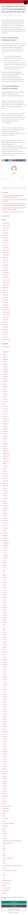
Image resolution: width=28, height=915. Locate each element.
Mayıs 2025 (5, 257)
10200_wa (5, 426)
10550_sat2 (5, 498)
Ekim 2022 (5, 334)
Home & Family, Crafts (8, 843)
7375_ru (5, 590)
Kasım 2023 (5, 302)
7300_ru (5, 585)
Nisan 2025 (5, 260)
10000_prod (6, 352)
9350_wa (5, 711)
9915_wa (5, 788)
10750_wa (5, 528)
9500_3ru (5, 726)
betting (4, 813)
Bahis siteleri (6, 808)
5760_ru (5, 568)
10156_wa (5, 414)
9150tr (4, 687)
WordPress (5, 890)
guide (4, 836)
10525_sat (5, 493)
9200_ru (5, 694)
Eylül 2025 (5, 247)
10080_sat (5, 394)
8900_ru (5, 649)
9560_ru (5, 734)
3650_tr (4, 560)
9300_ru (5, 704)
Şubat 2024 (5, 295)
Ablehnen (14, 906)
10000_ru (5, 354)
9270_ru (5, 702)
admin (11, 15)
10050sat (5, 386)
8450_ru (5, 622)
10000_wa (5, 366)
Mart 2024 (5, 292)
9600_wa (5, 741)
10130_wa (5, 409)
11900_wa (5, 558)
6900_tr (4, 575)
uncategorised (6, 883)
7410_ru (5, 595)
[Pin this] (20, 160)
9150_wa (5, 682)
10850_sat (5, 533)
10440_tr (5, 463)
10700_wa (5, 523)
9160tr (4, 689)
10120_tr (5, 404)
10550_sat (5, 496)
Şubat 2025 (5, 265)
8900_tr (4, 654)
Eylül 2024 (5, 277)
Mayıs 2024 (5, 287)
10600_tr (5, 510)
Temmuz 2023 (6, 312)
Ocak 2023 (5, 327)
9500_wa (5, 729)
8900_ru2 (5, 652)
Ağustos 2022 (6, 339)
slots (4, 873)
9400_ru (5, 716)
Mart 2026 (5, 233)
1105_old (5, 548)
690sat (4, 577)
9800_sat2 (5, 771)
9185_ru (5, 692)
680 (4, 572)
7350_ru (5, 587)
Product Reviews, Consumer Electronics (12, 865)
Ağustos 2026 (6, 223)
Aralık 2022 (5, 329)
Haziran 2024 (6, 285)
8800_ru (5, 647)
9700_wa (5, 754)
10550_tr (5, 500)
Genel (4, 831)
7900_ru (5, 602)
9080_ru (5, 674)
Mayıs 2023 (5, 317)
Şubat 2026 (5, 235)
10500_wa (5, 483)
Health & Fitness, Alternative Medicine (12, 841)
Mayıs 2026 (5, 230)
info (4, 845)
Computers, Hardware (8, 823)
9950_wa (5, 801)
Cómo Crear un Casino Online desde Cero (13, 212)
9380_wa (5, 714)
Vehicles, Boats (6, 888)
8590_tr (4, 632)
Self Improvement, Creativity (10, 870)
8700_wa (5, 642)
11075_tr (5, 550)
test (4, 878)
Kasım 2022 (5, 332)
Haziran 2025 (6, 255)
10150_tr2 (5, 411)
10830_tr (5, 530)
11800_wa (5, 555)
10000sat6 (5, 376)
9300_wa (5, 706)
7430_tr (4, 597)
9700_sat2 (5, 751)
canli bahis (5, 818)
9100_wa (5, 679)
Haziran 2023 (6, 314)
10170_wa (5, 416)
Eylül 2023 (5, 307)
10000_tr (5, 361)
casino (4, 821)
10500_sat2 (5, 478)
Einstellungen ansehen (14, 909)
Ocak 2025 (5, 267)
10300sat (5, 438)
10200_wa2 (5, 429)
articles (4, 803)
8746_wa (5, 644)
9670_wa (5, 749)
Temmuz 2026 (6, 225)
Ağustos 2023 (6, 310)
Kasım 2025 (5, 242)
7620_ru (5, 600)
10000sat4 (5, 371)
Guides (4, 838)
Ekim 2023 (5, 305)
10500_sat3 (5, 481)
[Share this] (6, 160)
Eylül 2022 (5, 337)
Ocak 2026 (5, 238)
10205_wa (5, 431)
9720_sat (5, 756)
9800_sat (5, 769)
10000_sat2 (5, 359)
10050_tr (5, 384)
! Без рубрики (18, 15)
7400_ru (5, 592)
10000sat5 (5, 374)
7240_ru (5, 582)
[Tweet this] (10, 160)
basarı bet (4, 31)
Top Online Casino (7, 880)
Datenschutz (16, 912)
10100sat (5, 399)
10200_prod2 (6, 421)
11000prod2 (6, 543)
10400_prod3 (6, 456)
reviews (5, 868)
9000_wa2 (5, 664)
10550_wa (5, 503)
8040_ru (5, 610)
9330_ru (5, 709)
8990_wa (5, 659)
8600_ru (5, 635)
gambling (5, 826)
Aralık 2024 (5, 270)
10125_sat (5, 406)
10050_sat (5, 381)
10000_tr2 (5, 364)
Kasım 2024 (5, 272)
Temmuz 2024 (6, 282)
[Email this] (3, 160)
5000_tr (4, 563)
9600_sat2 (5, 739)
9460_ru (5, 721)
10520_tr (5, 488)
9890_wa (5, 783)
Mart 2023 (5, 322)
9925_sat (5, 791)
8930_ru (5, 657)
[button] (25, 2)
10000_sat (5, 357)
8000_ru (5, 605)
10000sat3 (5, 369)
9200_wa (5, 699)
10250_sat (5, 433)
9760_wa (5, 764)
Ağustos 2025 (6, 250)
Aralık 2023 (5, 300)
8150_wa (5, 615)
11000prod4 (6, 545)
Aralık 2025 (5, 240)
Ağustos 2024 (6, 280)
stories (4, 875)
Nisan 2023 (5, 319)
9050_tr (4, 669)
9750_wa (5, 761)
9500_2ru (5, 724)
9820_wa (5, 778)
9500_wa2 (5, 731)
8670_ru (5, 639)
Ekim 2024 (5, 275)
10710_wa (5, 525)
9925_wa (5, 793)
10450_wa (5, 466)
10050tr (5, 389)
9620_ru (5, 744)
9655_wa (5, 746)
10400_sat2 (5, 461)
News (4, 853)
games (4, 828)
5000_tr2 (5, 565)
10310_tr (5, 441)
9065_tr (4, 672)
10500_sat (5, 476)
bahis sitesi (5, 811)
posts (4, 860)
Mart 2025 (5, 262)
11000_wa (5, 538)
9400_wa (5, 719)
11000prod (5, 540)
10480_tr (5, 471)
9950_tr (4, 798)
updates (5, 885)
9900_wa (5, 786)
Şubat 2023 (5, 324)
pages (4, 855)
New (4, 850)
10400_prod (6, 451)
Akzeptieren (14, 902)
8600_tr (4, 637)
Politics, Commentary (8, 858)
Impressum (11, 912)
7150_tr (4, 580)
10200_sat (5, 424)
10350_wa (5, 443)
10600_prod (6, 505)
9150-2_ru (5, 684)
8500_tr (4, 630)
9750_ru (5, 759)
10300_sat (5, 436)
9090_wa (5, 677)
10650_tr (5, 515)
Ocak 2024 (5, 297)
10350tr (5, 446)
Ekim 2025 (5, 245)
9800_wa (5, 774)
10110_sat (5, 401)
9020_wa (5, 667)
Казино (5, 893)
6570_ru (5, 570)
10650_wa (5, 518)
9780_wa (5, 766)
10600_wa (5, 513)
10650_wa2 (5, 520)
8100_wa (5, 612)
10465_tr (5, 468)
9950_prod (5, 796)
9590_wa (5, 736)
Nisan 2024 (5, 290)
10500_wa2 (5, 486)
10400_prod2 (6, 453)
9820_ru (5, 776)
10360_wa (5, 448)
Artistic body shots (7, 806)
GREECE (5, 833)
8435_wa (5, 620)
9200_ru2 (5, 697)
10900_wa (5, 535)
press (4, 863)
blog (4, 816)
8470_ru (5, 625)
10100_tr (5, 396)
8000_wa (5, 607)
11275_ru (5, 553)
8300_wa (5, 617)
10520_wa (5, 491)
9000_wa (5, 662)
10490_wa (5, 473)
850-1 (4, 627)
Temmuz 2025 (6, 252)
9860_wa (5, 781)
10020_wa (5, 379)
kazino (4, 848)
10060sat (5, 391)
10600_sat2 (5, 508)
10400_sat (5, 458)
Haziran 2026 (6, 228)
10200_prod (6, 419)
